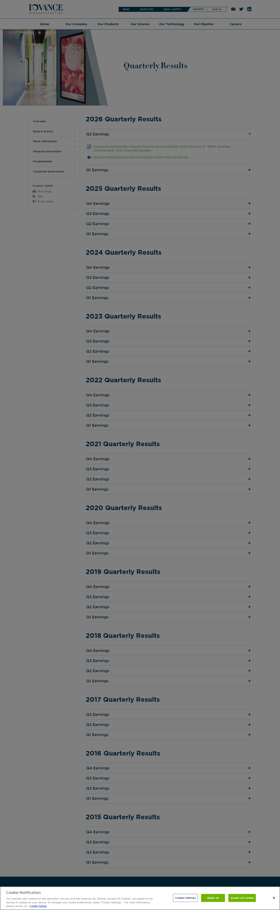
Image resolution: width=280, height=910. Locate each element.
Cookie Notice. (38, 906)
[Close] (274, 898)
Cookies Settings (185, 897)
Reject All (213, 897)
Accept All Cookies (242, 897)
